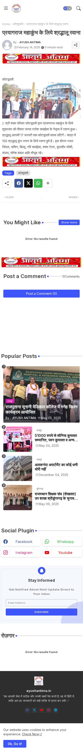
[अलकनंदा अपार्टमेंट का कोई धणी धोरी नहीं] (17, 468)
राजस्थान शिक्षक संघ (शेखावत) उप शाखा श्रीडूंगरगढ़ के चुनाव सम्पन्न (55, 496)
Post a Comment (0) (41, 293)
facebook (23, 541)
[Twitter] (28, 183)
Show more (69, 222)
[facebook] (27, 710)
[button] (67, 8)
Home (6, 24)
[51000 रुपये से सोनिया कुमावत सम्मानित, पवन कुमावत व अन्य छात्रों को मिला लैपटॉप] (17, 439)
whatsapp (65, 541)
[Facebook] (18, 183)
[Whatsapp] (38, 183)
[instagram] (48, 710)
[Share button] (48, 183)
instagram (23, 552)
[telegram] (55, 710)
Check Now (30, 734)
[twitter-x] (34, 710)
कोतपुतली (18, 24)
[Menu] (6, 8)
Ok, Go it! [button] (15, 744)
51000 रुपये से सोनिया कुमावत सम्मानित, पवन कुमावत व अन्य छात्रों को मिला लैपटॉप (56, 437)
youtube (65, 552)
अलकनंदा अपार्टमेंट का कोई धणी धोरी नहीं (56, 467)
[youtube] (41, 710)
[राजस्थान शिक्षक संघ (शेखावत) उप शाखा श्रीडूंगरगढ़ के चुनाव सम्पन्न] (17, 497)
